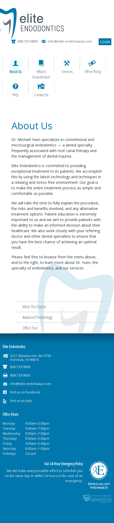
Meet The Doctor (34, 307)
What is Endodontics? (41, 74)
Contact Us (41, 94)
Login (105, 41)
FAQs (15, 94)
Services (67, 71)
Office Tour (30, 328)
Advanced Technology (37, 317)
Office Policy (93, 71)
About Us (15, 71)
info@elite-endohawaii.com (30, 384)
